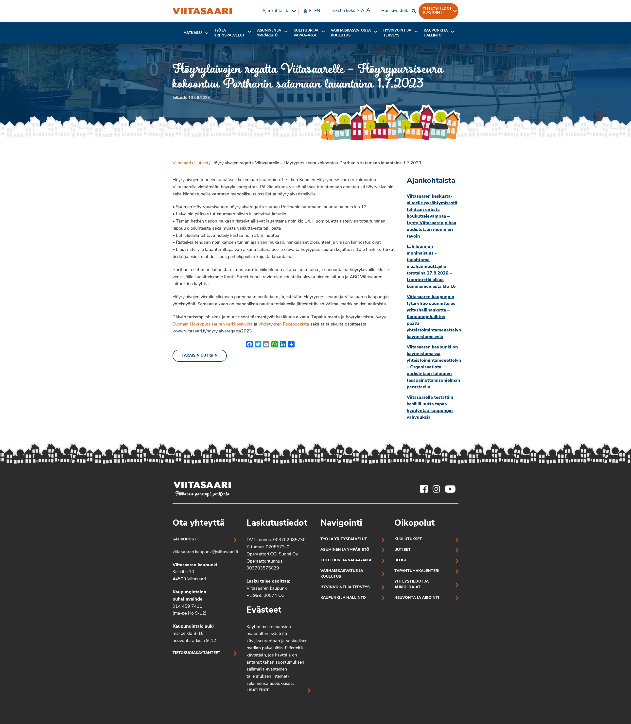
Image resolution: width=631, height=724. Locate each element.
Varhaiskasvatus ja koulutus (351, 33)
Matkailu (192, 33)
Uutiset (201, 163)
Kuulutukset (408, 539)
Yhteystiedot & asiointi (437, 10)
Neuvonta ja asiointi (416, 598)
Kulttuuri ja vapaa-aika (306, 33)
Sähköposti (185, 539)
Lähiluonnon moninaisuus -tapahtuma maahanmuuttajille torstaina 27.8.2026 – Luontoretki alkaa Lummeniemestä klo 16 (431, 267)
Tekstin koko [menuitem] (350, 10)
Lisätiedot (257, 690)
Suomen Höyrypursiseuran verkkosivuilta (213, 324)
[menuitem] (278, 11)
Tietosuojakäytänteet (196, 653)
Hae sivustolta (395, 11)
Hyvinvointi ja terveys (345, 587)
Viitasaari (182, 163)
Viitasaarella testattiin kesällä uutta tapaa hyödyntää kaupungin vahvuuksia (430, 408)
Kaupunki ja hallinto (436, 33)
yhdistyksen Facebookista (284, 324)
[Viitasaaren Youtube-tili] (450, 489)
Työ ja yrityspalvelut (229, 33)
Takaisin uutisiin (200, 356)
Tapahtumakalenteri (416, 571)
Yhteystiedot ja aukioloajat (411, 584)
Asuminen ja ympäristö (269, 33)
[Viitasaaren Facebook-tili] (424, 489)
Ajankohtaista (276, 11)
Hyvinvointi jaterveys (397, 33)
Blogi (400, 560)
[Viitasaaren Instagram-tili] (436, 489)
